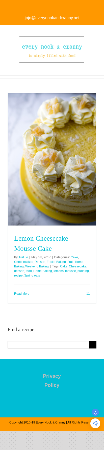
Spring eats (32, 275)
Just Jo (23, 257)
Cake (74, 257)
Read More (22, 293)
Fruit (70, 262)
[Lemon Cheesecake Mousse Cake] (52, 159)
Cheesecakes (23, 262)
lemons (59, 271)
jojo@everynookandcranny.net (52, 18)
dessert (19, 271)
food (29, 271)
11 (88, 293)
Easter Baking (56, 262)
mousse (70, 271)
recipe (18, 275)
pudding (83, 271)
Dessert (40, 262)
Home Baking (42, 271)
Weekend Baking (37, 266)
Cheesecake (77, 266)
